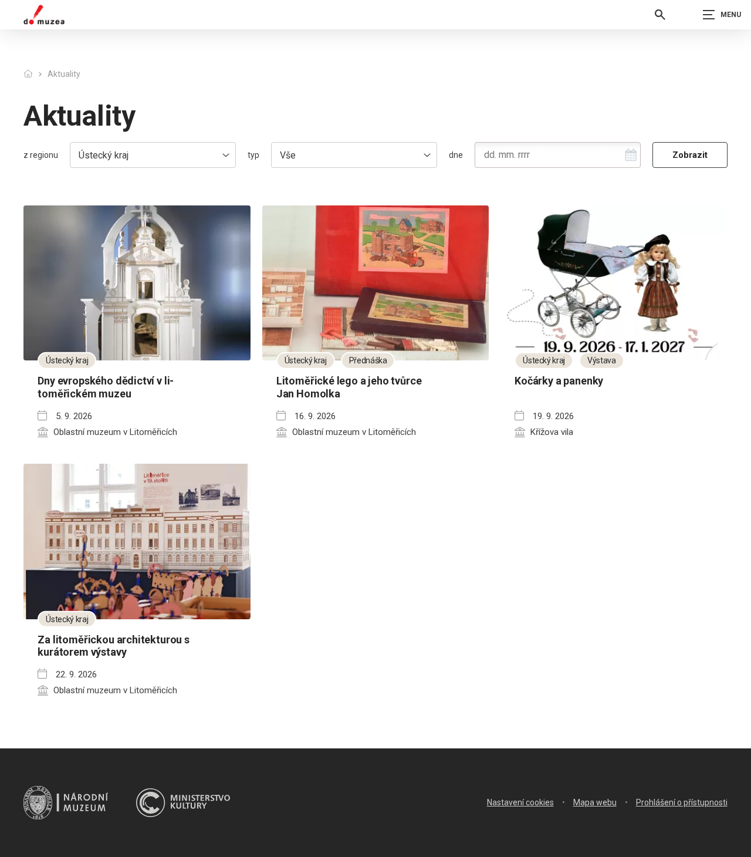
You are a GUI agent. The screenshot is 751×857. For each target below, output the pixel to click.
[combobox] (153, 155)
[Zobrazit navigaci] (721, 14)
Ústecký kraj (67, 360)
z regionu (40, 155)
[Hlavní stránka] (27, 74)
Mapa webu (595, 802)
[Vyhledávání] (660, 14)
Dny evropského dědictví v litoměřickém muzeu (106, 387)
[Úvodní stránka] (44, 15)
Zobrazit (690, 155)
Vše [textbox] (288, 155)
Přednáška (368, 360)
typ (253, 155)
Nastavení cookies (520, 802)
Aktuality (64, 74)
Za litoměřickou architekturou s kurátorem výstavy (113, 646)
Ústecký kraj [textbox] (103, 155)
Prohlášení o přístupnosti (682, 802)
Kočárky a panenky (559, 380)
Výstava (601, 360)
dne (456, 155)
